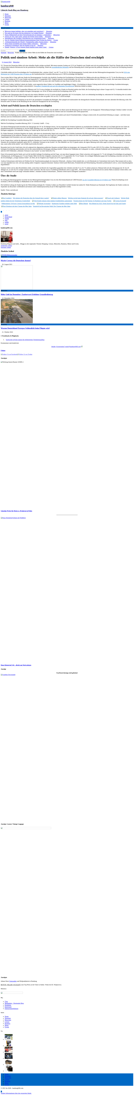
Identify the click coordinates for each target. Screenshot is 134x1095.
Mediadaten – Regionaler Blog (14, 1003)
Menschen (8, 17)
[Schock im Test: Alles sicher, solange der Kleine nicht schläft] (9, 1058)
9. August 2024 (6, 62)
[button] (16, 1093)
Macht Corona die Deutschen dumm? (16, 261)
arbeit (6, 215)
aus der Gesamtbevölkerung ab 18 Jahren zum (96, 180)
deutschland (8, 217)
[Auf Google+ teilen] (10, 210)
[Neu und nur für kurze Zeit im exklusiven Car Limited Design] (9, 1046)
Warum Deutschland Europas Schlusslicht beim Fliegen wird (25, 328)
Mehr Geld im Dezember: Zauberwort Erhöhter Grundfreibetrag (27, 294)
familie (7, 218)
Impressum (8, 1007)
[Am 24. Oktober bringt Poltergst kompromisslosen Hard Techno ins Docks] (9, 1071)
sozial (6, 224)
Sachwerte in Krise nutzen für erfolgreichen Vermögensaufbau (25, 340)
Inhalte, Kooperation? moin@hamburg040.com (66, 346)
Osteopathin (13, 981)
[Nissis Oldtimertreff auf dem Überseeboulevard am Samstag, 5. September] (9, 1052)
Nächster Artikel (6, 247)
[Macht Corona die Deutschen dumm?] (9, 255)
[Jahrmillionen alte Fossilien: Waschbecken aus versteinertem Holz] (9, 1064)
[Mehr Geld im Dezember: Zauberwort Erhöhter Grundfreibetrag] (17, 289)
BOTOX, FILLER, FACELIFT (11, 985)
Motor (7, 23)
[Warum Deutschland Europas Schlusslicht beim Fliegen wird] (17, 322)
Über (6, 1001)
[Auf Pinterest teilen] (7, 210)
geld (6, 220)
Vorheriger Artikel (6, 245)
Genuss (7, 19)
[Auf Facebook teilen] (2, 210)
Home (7, 14)
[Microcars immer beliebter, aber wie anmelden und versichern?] (9, 1039)
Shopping (8, 16)
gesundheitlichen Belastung (60, 67)
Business (7, 21)
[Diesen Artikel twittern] (5, 210)
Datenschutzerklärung (11, 1008)
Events (7, 24)
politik (7, 222)
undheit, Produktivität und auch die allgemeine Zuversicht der (55, 86)
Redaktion (8, 1005)
